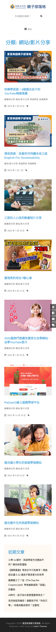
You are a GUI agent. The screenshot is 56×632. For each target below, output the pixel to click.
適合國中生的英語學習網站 (21, 522)
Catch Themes (40, 626)
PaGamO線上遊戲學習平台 (21, 402)
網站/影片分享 (22, 99)
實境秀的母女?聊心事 (18, 278)
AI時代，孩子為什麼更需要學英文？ (26, 595)
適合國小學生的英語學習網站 (23, 462)
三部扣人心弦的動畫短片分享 (23, 217)
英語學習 (34, 99)
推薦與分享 (9, 99)
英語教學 (43, 99)
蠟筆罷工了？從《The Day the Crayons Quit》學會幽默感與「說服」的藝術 (27, 585)
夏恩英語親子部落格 (31, 623)
